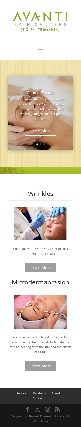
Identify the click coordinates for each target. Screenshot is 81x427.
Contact (38, 398)
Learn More (40, 130)
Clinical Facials (40, 92)
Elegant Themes (39, 416)
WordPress (40, 421)
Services (22, 393)
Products (39, 393)
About (56, 393)
